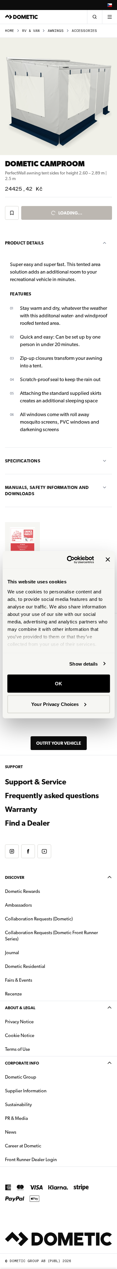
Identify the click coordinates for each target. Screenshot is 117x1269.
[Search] (94, 17)
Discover (14, 877)
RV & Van (31, 31)
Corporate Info (22, 1063)
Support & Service (35, 782)
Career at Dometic (42, 1146)
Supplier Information (25, 1091)
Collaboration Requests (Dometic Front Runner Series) (51, 936)
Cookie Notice (19, 1035)
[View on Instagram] (12, 851)
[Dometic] (21, 17)
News (30, 1132)
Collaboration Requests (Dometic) (39, 919)
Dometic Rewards (22, 891)
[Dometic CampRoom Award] (22, 539)
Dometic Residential (45, 966)
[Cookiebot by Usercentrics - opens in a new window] (70, 560)
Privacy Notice (19, 1022)
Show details (83, 663)
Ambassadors (18, 905)
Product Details (24, 242)
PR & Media (36, 1118)
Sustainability (18, 1104)
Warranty (21, 809)
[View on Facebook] (28, 851)
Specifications (22, 460)
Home (9, 31)
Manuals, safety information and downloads (47, 490)
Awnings (56, 31)
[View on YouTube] (44, 851)
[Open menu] (109, 17)
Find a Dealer (27, 823)
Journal (12, 952)
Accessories (84, 31)
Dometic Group (40, 1077)
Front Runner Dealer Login (50, 1159)
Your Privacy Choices (55, 704)
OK (58, 683)
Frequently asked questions (52, 795)
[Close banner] (107, 559)
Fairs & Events (18, 980)
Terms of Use (17, 1049)
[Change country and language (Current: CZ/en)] (109, 5)
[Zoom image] (58, 96)
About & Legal (20, 1007)
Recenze (13, 994)
